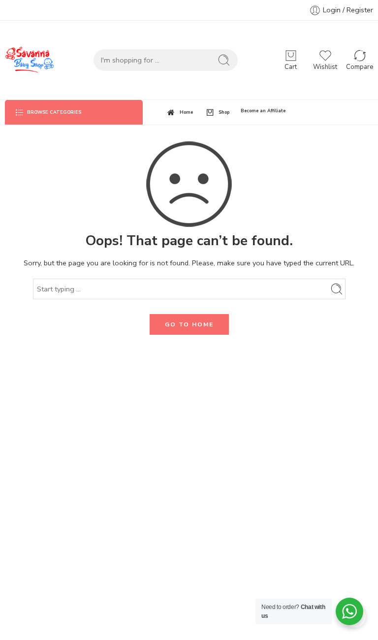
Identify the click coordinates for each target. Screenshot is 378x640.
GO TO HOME (189, 324)
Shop (224, 112)
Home (186, 112)
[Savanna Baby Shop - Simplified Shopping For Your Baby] (29, 60)
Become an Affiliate (263, 111)
